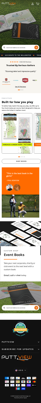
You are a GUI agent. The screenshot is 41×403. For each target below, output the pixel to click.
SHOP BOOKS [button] (21, 161)
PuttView (8, 342)
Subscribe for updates (18, 349)
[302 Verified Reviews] (20, 337)
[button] (17, 133)
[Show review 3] (25, 81)
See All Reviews (20, 87)
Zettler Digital (23, 397)
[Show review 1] (6, 81)
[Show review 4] (34, 81)
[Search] (36, 47)
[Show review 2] (15, 81)
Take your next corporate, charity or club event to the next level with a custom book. (19, 266)
